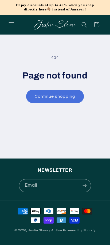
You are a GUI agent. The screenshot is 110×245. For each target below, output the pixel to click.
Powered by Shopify (79, 230)
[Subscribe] (84, 185)
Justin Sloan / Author (45, 230)
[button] (11, 24)
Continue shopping (55, 96)
